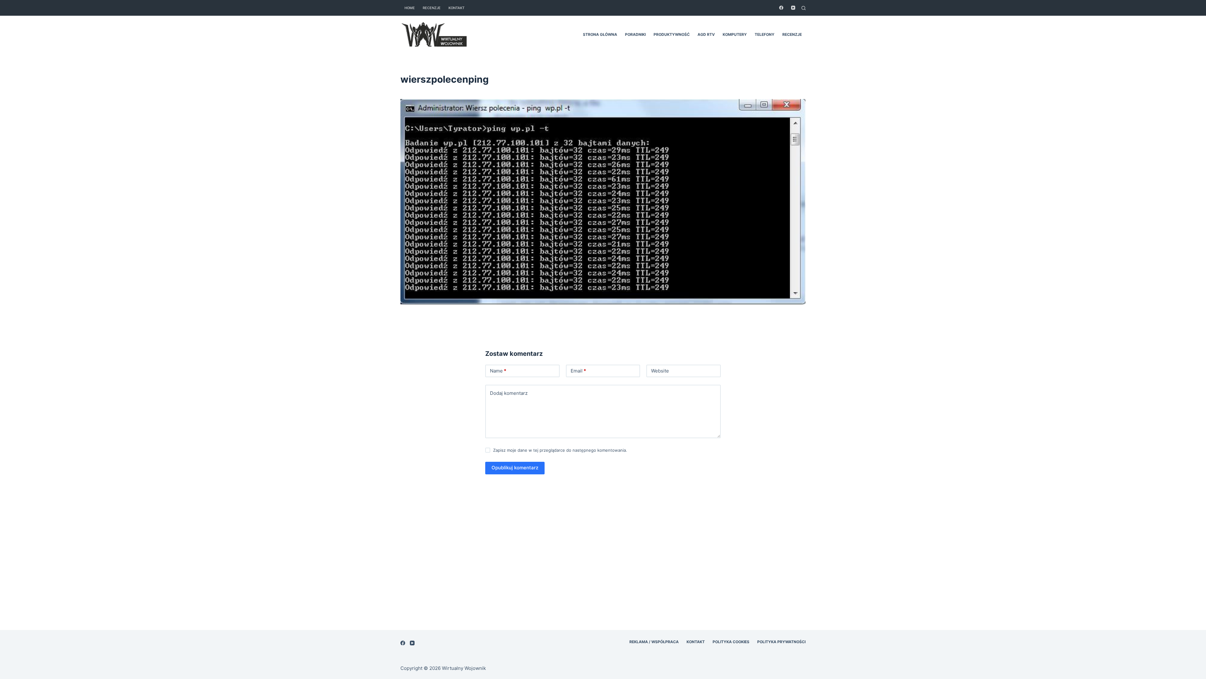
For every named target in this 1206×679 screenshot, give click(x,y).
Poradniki (635, 34)
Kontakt (456, 8)
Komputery (735, 34)
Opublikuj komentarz (515, 468)
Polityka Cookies (731, 641)
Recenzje (432, 8)
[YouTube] (793, 8)
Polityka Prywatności (781, 641)
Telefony (764, 34)
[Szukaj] (803, 8)
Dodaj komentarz (509, 393)
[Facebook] (781, 8)
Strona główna (600, 34)
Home (410, 8)
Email (578, 371)
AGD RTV (706, 34)
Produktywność (672, 34)
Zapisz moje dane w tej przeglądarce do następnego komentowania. (560, 450)
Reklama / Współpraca (654, 641)
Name (498, 371)
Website (660, 371)
